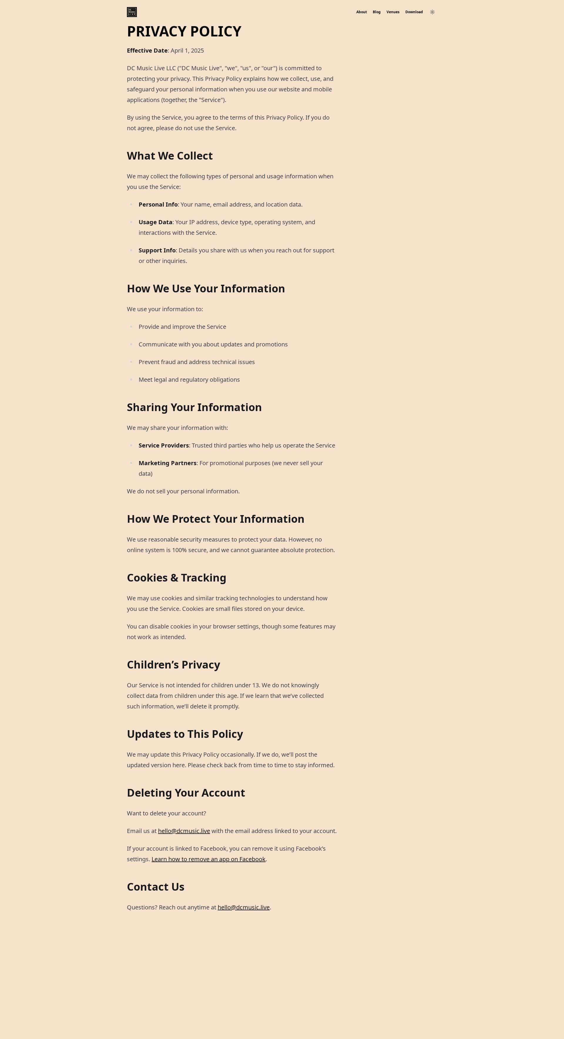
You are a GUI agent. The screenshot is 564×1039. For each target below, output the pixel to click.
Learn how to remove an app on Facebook (209, 859)
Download (414, 12)
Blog (377, 12)
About (361, 12)
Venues (393, 12)
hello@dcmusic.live (184, 831)
